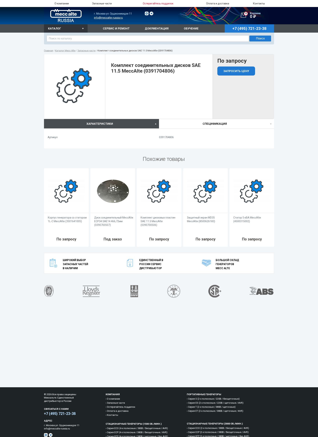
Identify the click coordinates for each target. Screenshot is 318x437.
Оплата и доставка (217, 3)
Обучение (191, 28)
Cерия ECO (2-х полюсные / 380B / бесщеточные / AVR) (218, 428)
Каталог (54, 28)
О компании (61, 3)
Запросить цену (236, 71)
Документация (157, 28)
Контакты (259, 3)
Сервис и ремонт (116, 28)
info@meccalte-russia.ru (108, 17)
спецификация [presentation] (215, 123)
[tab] (101, 123)
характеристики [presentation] (99, 123)
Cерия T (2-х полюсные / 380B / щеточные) (212, 406)
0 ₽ (253, 15)
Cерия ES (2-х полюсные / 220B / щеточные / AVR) (215, 402)
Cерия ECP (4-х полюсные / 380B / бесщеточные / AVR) (137, 432)
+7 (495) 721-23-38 (60, 413)
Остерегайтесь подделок (121, 406)
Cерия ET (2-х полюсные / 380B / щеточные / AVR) (215, 411)
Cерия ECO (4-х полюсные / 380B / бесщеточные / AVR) (137, 428)
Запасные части (102, 3)
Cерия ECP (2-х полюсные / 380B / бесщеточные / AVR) (218, 432)
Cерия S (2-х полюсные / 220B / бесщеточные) (214, 398)
